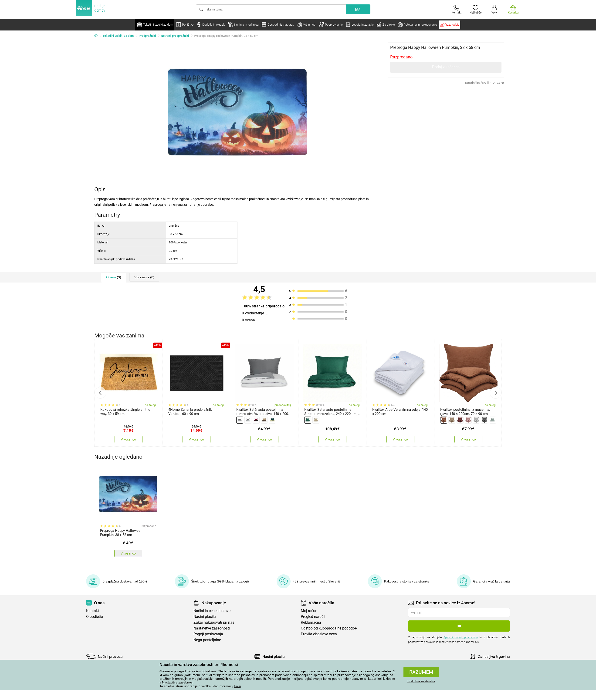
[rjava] (443, 420)
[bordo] (256, 420)
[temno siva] (484, 420)
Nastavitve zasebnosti (178, 682)
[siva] (240, 420)
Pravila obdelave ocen (319, 634)
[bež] (452, 420)
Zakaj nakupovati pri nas (213, 622)
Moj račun (309, 611)
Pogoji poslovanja (208, 634)
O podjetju (94, 616)
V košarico (128, 439)
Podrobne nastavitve (421, 681)
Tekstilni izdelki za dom (118, 35)
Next (495, 393)
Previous (100, 393)
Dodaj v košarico (446, 67)
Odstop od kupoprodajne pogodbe (329, 628)
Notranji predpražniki (175, 35)
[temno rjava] (264, 420)
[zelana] (308, 420)
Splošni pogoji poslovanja (461, 637)
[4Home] (97, 36)
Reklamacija (311, 622)
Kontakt (92, 611)
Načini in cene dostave (211, 611)
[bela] (248, 420)
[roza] (468, 420)
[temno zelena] (272, 420)
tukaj (237, 686)
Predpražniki (147, 35)
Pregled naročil (313, 616)
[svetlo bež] (316, 420)
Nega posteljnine (207, 640)
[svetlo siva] (476, 420)
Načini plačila (204, 616)
